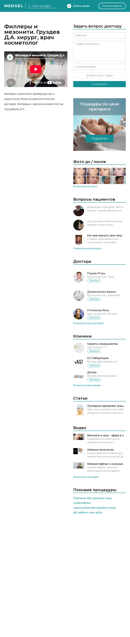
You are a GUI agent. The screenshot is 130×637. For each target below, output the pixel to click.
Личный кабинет (112, 5)
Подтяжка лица (101, 498)
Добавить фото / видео (99, 75)
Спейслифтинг (82, 503)
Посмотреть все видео (86, 477)
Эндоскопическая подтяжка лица (94, 507)
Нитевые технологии (100, 449)
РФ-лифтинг (80, 512)
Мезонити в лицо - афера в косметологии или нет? (106, 435)
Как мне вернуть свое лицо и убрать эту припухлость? (106, 235)
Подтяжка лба (82, 498)
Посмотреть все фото (85, 186)
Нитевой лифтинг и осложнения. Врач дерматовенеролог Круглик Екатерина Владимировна (106, 464)
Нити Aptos (96, 512)
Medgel (13, 6)
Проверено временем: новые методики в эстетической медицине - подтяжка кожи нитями (106, 406)
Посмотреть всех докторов (88, 323)
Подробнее (99, 138)
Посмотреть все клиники (87, 385)
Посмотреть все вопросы (87, 248)
